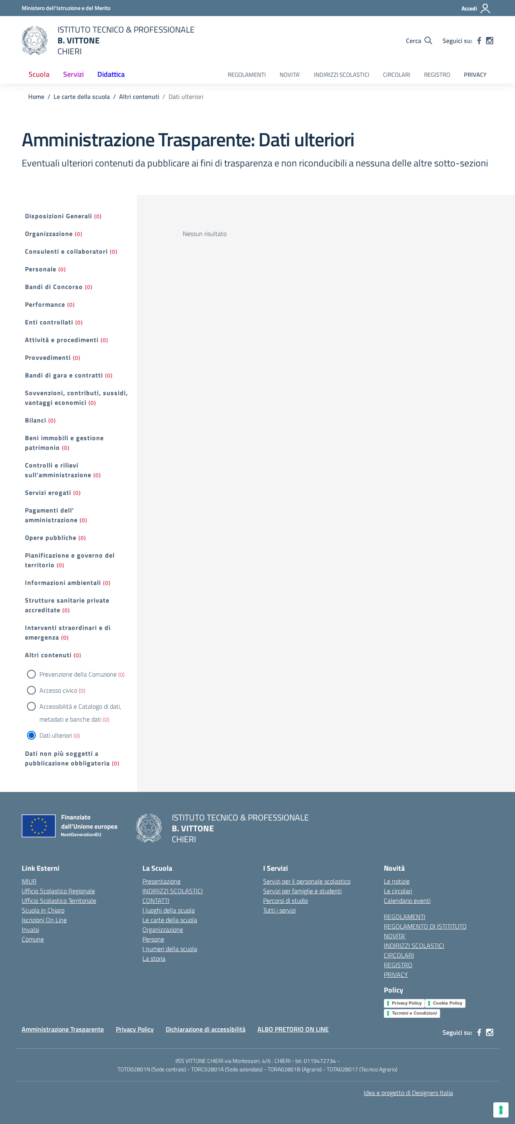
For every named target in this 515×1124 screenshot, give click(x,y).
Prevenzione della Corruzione (78, 674)
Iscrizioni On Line (44, 920)
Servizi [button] (73, 74)
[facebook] (479, 40)
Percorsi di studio (285, 900)
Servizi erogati (48, 492)
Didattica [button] (111, 74)
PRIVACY (475, 74)
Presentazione (161, 881)
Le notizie (397, 881)
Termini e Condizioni (414, 1013)
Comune (33, 939)
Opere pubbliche (50, 537)
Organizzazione (49, 233)
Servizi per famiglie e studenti (302, 891)
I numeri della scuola (169, 949)
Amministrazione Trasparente (63, 1029)
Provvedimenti (48, 357)
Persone (153, 939)
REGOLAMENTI (247, 74)
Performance (45, 304)
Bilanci (35, 420)
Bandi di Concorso (54, 286)
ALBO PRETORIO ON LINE (293, 1029)
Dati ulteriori (55, 735)
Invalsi (30, 929)
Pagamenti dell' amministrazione (51, 515)
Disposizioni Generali (58, 216)
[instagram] (489, 40)
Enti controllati (49, 322)
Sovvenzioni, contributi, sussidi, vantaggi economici (76, 397)
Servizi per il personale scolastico (306, 881)
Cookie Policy (447, 1003)
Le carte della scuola (169, 920)
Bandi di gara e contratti (64, 375)
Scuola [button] (39, 74)
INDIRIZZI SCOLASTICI (341, 74)
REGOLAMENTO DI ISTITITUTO (425, 926)
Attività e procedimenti (62, 340)
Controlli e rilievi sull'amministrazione (58, 470)
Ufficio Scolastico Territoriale (59, 900)
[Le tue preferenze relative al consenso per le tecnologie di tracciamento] (501, 1110)
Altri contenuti (48, 655)
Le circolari (398, 891)
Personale (40, 269)
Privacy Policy (407, 1003)
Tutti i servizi (279, 910)
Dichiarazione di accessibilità (205, 1029)
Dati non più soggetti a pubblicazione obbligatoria (67, 758)
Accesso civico (58, 690)
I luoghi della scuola (168, 910)
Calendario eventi (407, 900)
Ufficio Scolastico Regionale (58, 891)
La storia (153, 958)
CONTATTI (155, 900)
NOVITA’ (290, 74)
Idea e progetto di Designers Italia (408, 1092)
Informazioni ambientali (63, 582)
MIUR (29, 881)
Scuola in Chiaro (43, 910)
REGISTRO (437, 74)
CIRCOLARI (396, 74)
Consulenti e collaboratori (66, 251)
